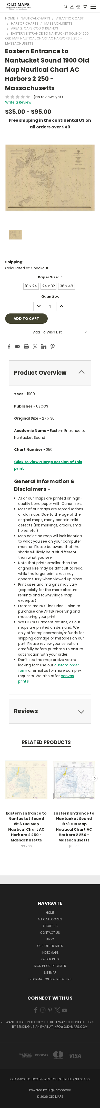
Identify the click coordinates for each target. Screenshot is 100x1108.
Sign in (40, 966)
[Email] (17, 346)
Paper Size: (50, 277)
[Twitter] (35, 346)
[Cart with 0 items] (84, 6)
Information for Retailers (50, 979)
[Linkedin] (43, 346)
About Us (50, 926)
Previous (6, 778)
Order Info (50, 959)
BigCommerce (59, 1090)
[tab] (50, 372)
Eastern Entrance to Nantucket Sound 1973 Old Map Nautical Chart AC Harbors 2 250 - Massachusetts (74, 827)
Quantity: (50, 296)
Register (59, 966)
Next (94, 778)
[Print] (26, 346)
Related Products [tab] (46, 742)
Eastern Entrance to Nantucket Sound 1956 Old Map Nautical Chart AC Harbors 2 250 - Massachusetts (26, 827)
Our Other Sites (50, 946)
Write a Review (18, 102)
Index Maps (50, 952)
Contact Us (50, 932)
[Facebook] (9, 346)
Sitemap (50, 972)
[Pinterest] (52, 346)
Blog (50, 939)
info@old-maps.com (70, 1026)
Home (50, 912)
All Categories (50, 919)
